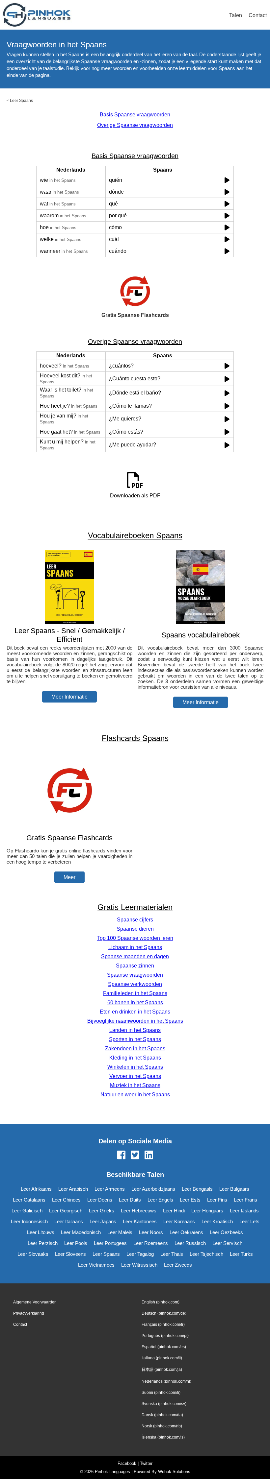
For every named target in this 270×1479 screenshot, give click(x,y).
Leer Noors (151, 1232)
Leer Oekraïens (186, 1232)
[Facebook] (121, 1155)
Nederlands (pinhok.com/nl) (166, 1381)
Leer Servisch (227, 1243)
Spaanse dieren (135, 929)
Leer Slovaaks (32, 1254)
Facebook (127, 1463)
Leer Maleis (119, 1232)
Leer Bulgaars (234, 1189)
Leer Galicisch (27, 1210)
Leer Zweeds (178, 1265)
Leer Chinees (66, 1200)
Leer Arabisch (73, 1189)
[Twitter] (135, 1155)
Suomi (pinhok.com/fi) (161, 1392)
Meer (69, 877)
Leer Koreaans (179, 1221)
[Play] (227, 180)
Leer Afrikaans (36, 1189)
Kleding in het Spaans (135, 1058)
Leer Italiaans (68, 1221)
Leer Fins (217, 1200)
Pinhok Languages (112, 1471)
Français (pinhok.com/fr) (163, 1324)
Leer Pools (75, 1243)
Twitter (146, 1463)
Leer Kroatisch (217, 1221)
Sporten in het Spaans (135, 1039)
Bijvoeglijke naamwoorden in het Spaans (135, 1021)
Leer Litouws (40, 1232)
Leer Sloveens (70, 1254)
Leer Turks (241, 1254)
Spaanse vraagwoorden (135, 975)
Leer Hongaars (207, 1210)
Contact (258, 15)
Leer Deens (99, 1200)
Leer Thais (171, 1254)
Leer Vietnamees (96, 1265)
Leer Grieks (101, 1210)
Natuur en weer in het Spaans (135, 1094)
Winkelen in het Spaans (135, 1067)
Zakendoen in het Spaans (135, 1048)
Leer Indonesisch (29, 1221)
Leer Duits (130, 1200)
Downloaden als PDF (135, 495)
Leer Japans (103, 1221)
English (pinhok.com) (160, 1302)
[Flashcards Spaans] (69, 825)
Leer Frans (245, 1200)
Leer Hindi (174, 1210)
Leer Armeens (109, 1189)
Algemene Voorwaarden (35, 1302)
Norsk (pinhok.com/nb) (162, 1426)
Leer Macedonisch (81, 1232)
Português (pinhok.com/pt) (165, 1335)
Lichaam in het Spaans (135, 947)
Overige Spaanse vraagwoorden (135, 125)
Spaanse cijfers (135, 919)
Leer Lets (249, 1221)
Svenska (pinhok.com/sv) (164, 1403)
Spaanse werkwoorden (135, 984)
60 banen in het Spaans (135, 1002)
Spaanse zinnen (135, 965)
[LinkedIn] (149, 1155)
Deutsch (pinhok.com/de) (164, 1313)
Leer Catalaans (29, 1200)
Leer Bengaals (197, 1189)
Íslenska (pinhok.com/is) (163, 1437)
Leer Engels (160, 1200)
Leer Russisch (190, 1243)
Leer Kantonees (140, 1221)
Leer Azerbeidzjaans (153, 1189)
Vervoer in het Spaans (135, 1076)
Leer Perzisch (43, 1243)
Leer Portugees (110, 1243)
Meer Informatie (69, 697)
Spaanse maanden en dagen (135, 956)
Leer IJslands (244, 1210)
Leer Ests (190, 1200)
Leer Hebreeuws (138, 1210)
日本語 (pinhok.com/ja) (162, 1369)
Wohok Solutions (174, 1471)
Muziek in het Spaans (135, 1085)
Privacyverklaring (28, 1313)
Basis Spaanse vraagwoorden (135, 114)
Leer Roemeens (150, 1243)
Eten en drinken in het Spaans (135, 1011)
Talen (235, 15)
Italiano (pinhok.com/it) (162, 1358)
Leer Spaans (21, 100)
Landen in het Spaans (135, 1030)
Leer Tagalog (140, 1254)
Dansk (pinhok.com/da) (162, 1415)
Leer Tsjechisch (206, 1254)
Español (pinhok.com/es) (164, 1347)
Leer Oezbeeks (226, 1232)
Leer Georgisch (65, 1210)
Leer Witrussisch (139, 1265)
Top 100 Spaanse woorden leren (135, 938)
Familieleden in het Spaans (135, 993)
